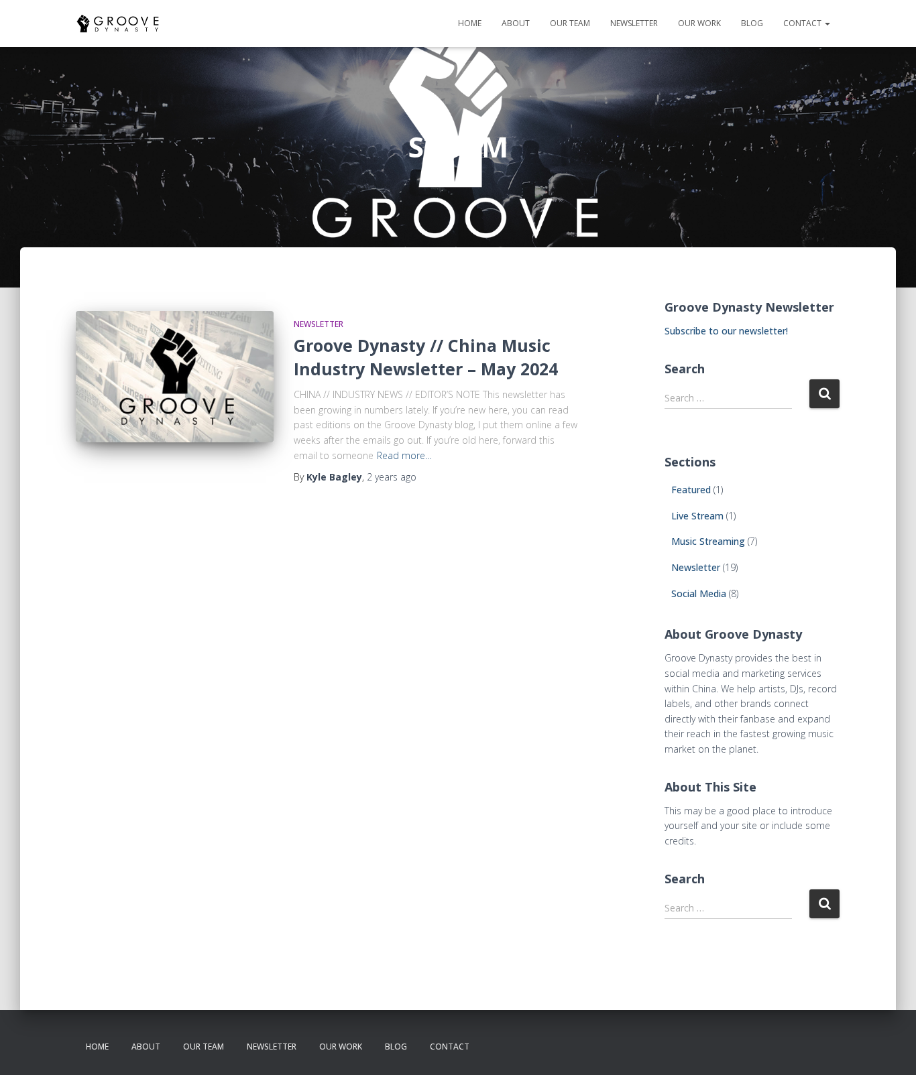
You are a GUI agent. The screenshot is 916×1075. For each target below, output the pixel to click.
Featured (691, 489)
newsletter (634, 23)
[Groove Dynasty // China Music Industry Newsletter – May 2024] (175, 377)
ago (391, 476)
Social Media (698, 593)
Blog (752, 23)
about (516, 23)
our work (699, 23)
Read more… (404, 455)
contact (803, 23)
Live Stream (697, 515)
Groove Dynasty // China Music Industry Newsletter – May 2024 (426, 357)
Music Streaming (708, 541)
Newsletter (318, 324)
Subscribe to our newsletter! (726, 330)
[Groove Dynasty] (118, 23)
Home (469, 23)
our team (570, 23)
